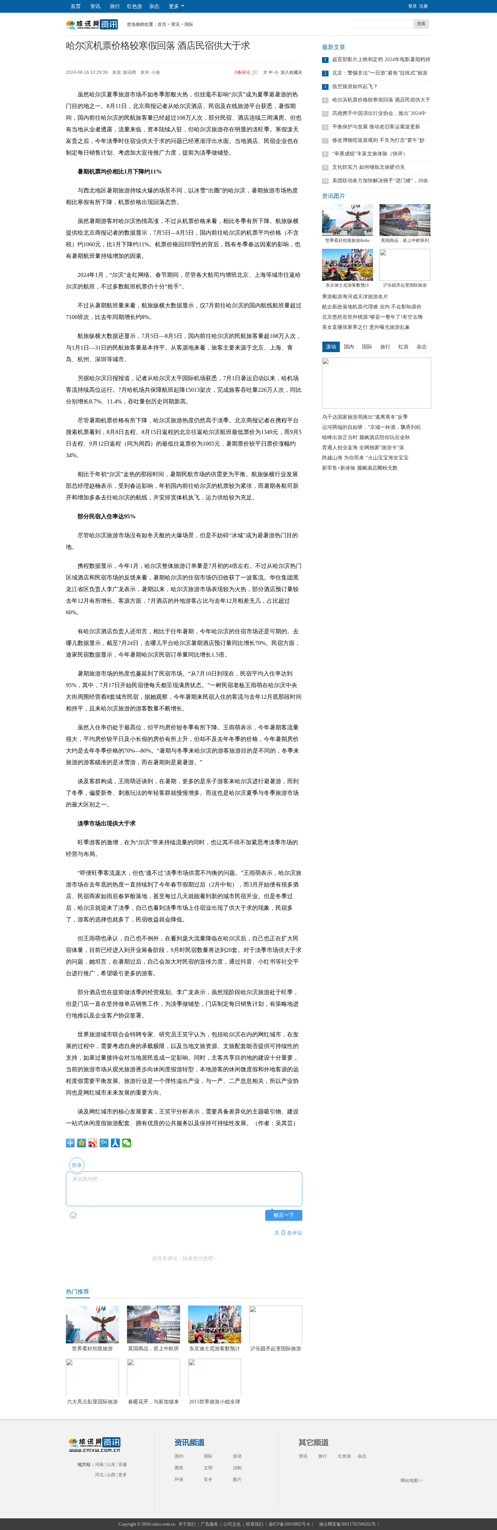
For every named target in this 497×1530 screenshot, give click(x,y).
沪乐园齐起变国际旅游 (405, 285)
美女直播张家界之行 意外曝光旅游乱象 (366, 327)
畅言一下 (284, 1215)
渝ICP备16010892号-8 (289, 1524)
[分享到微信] (126, 1143)
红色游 (134, 6)
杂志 (154, 6)
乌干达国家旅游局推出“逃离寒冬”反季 (365, 417)
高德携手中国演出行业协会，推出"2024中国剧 (379, 113)
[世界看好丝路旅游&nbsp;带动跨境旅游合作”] (347, 220)
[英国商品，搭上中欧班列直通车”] (404, 220)
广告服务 (209, 1524)
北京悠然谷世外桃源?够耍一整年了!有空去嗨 (372, 317)
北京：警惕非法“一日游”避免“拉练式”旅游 (380, 73)
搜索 (421, 23)
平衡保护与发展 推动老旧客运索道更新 (376, 127)
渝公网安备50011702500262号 (347, 1524)
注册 (423, 6)
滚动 (237, 1456)
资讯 (95, 6)
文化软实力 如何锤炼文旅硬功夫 (368, 167)
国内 (179, 1456)
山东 (111, 1464)
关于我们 (187, 1524)
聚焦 (179, 1467)
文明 (208, 1467)
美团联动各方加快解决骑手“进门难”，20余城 (380, 180)
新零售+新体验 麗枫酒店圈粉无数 (360, 468)
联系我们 (254, 1524)
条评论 (242, 72)
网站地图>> (412, 1480)
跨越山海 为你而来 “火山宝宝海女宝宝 (365, 458)
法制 (237, 1467)
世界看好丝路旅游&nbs (347, 240)
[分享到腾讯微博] (104, 1143)
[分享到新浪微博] (93, 1143)
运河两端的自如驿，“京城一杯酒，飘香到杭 (371, 427)
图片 (237, 1479)
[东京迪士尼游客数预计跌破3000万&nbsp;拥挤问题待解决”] (347, 265)
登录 (412, 6)
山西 (111, 1474)
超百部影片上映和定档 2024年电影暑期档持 (381, 59)
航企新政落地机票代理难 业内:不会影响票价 (372, 307)
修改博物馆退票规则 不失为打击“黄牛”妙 (378, 140)
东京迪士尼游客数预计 (347, 285)
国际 (188, 24)
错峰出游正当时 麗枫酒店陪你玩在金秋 (366, 437)
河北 (99, 1474)
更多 (122, 1474)
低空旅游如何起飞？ (355, 86)
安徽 (122, 1464)
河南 (99, 1464)
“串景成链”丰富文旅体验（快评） (370, 153)
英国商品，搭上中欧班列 (405, 240)
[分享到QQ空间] (81, 1143)
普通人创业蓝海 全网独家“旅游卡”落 (363, 447)
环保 (179, 1479)
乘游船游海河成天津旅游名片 (355, 296)
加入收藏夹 (291, 72)
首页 (76, 6)
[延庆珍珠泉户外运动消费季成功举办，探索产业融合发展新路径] (376, 407)
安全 (208, 1479)
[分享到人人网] (115, 1143)
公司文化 (232, 1524)
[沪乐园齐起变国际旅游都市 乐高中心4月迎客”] (404, 265)
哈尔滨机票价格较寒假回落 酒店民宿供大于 (381, 100)
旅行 (115, 6)
